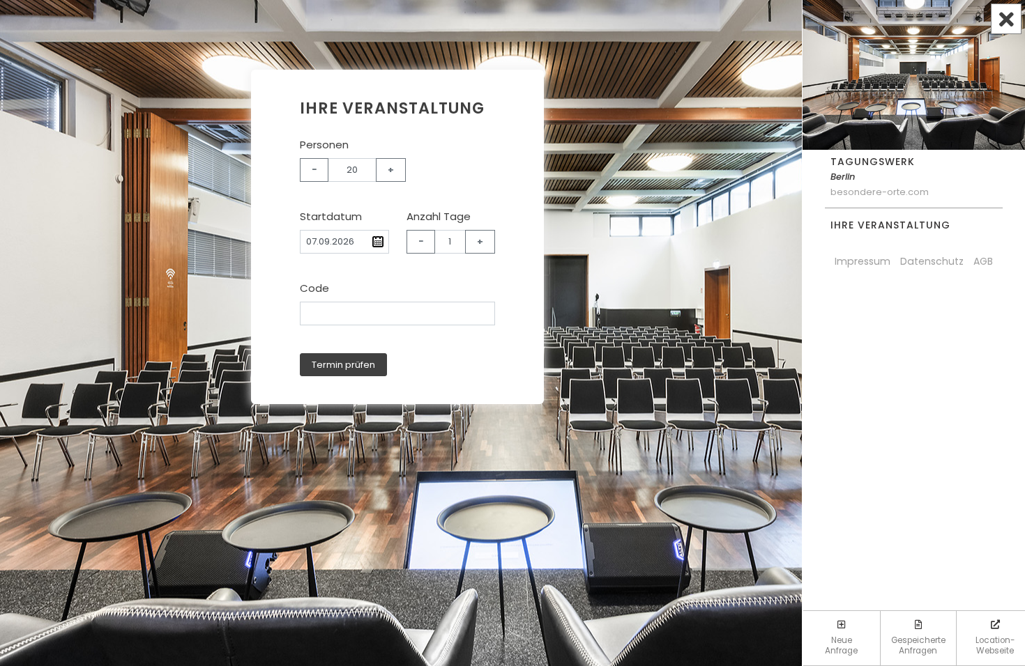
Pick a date (378, 241)
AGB (983, 261)
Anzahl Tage (439, 217)
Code (314, 288)
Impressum (862, 261)
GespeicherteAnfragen (918, 645)
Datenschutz (932, 261)
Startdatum (331, 217)
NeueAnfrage (841, 645)
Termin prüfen (343, 364)
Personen (324, 145)
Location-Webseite (995, 645)
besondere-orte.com (879, 192)
